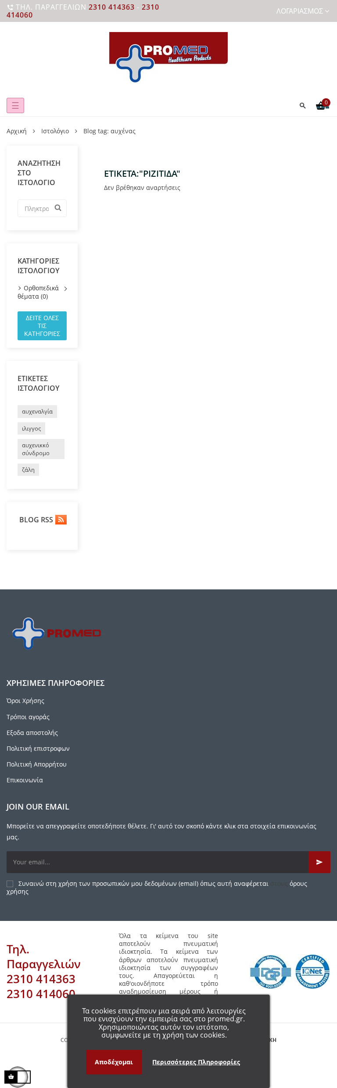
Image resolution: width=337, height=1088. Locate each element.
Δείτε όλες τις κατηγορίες (42, 326)
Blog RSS (35, 519)
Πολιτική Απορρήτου (37, 764)
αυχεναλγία (37, 411)
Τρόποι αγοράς (28, 717)
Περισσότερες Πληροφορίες (196, 1062)
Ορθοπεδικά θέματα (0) (38, 292)
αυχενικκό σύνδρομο (36, 449)
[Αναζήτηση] (303, 105)
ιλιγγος (31, 428)
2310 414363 (112, 7)
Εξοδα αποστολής (32, 732)
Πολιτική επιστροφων (38, 748)
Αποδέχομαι (114, 1062)
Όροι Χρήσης (25, 700)
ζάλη (28, 470)
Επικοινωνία (25, 780)
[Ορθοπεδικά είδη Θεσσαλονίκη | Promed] (168, 58)
